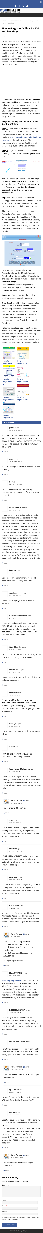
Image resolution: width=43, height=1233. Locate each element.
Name (4, 1200)
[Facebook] (15, 6)
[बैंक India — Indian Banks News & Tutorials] (10, 12)
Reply (6, 452)
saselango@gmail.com (12, 980)
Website (4, 1212)
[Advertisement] (21, 82)
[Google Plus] (19, 6)
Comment (5, 1185)
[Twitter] (23, 6)
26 (4, 36)
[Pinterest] (27, 6)
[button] (40, 2)
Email (4, 1206)
